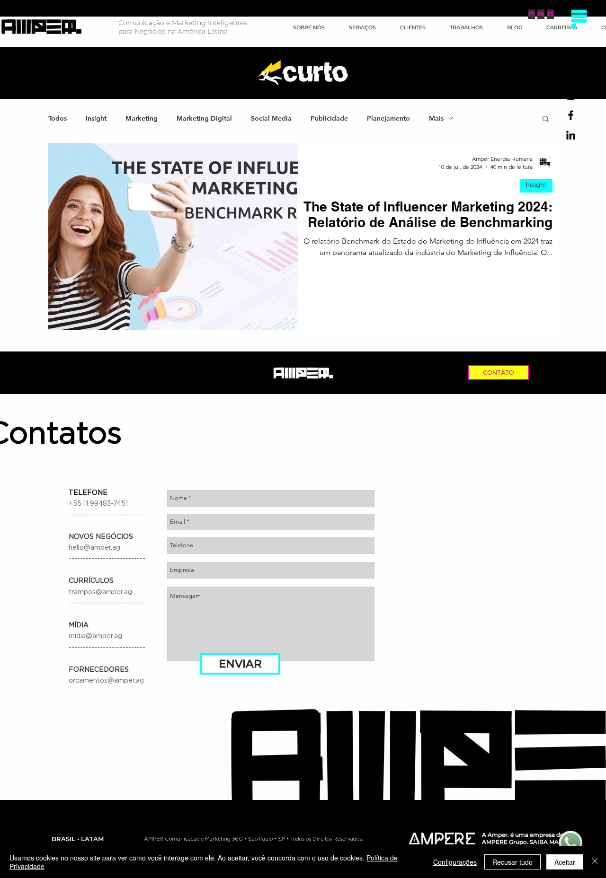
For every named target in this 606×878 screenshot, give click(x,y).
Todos (57, 118)
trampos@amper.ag (100, 592)
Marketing (141, 118)
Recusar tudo (512, 862)
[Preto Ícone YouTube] (570, 75)
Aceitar (564, 862)
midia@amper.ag (95, 636)
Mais (436, 118)
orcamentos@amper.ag (106, 680)
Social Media (271, 118)
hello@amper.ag (94, 547)
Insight (96, 118)
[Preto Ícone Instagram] (570, 95)
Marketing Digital (204, 118)
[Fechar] (594, 861)
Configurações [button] (455, 862)
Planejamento (388, 118)
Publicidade (329, 118)
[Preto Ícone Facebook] (570, 115)
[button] (579, 18)
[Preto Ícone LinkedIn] (570, 135)
